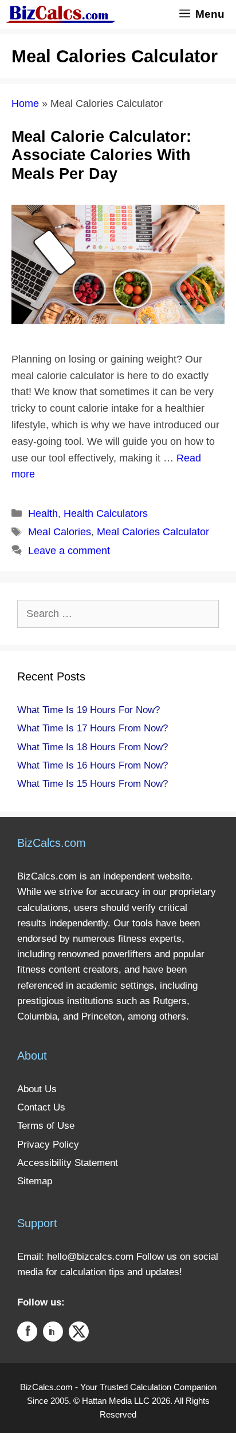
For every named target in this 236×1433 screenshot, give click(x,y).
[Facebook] (27, 1333)
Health (43, 513)
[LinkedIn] (53, 1333)
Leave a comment (69, 550)
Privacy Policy (48, 1144)
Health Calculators (106, 513)
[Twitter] (79, 1333)
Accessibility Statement (67, 1162)
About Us (37, 1089)
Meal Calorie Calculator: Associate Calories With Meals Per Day (101, 155)
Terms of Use (45, 1125)
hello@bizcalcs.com (90, 1256)
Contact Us (41, 1107)
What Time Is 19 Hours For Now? (88, 709)
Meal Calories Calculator (153, 532)
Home (25, 103)
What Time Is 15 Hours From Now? (92, 783)
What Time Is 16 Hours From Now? (92, 765)
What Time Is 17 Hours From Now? (92, 728)
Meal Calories (59, 532)
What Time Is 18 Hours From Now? (92, 747)
